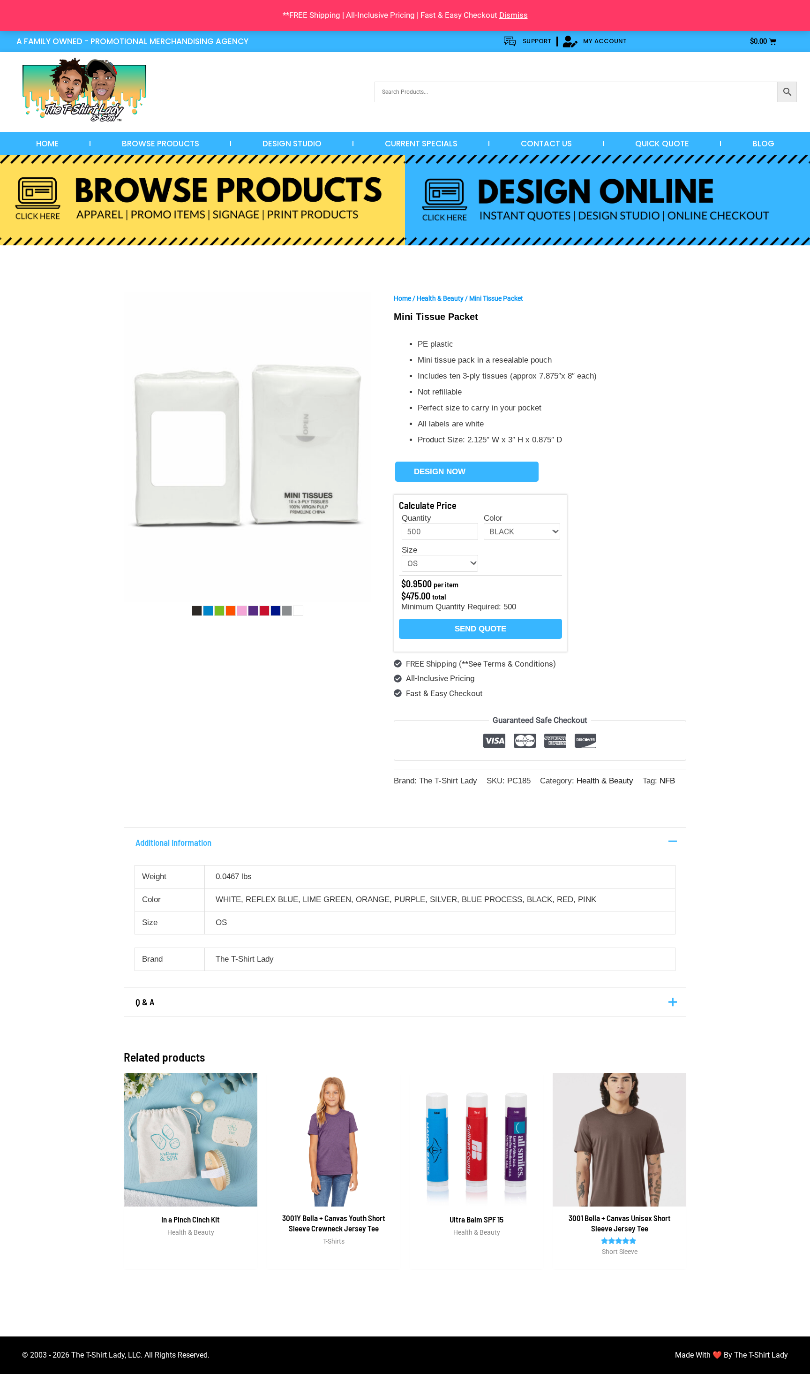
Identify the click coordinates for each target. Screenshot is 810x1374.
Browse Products (160, 143)
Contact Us (546, 143)
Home (47, 143)
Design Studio (292, 143)
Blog (763, 143)
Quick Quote (662, 143)
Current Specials (421, 143)
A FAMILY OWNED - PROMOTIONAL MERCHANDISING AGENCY (132, 41)
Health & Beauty (440, 298)
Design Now (439, 471)
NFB (667, 780)
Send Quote (480, 628)
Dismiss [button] (513, 15)
